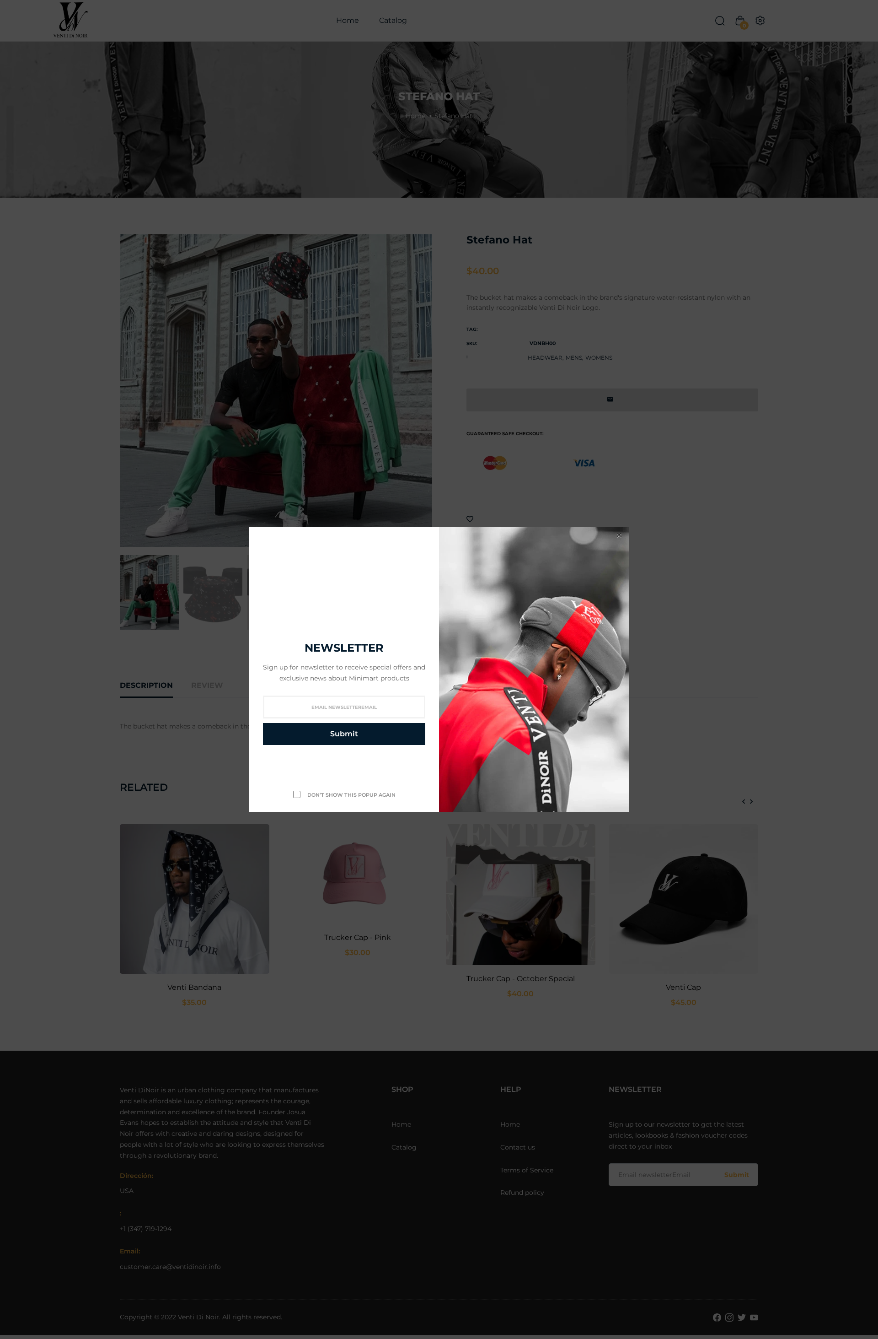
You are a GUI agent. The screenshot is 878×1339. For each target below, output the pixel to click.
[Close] (619, 535)
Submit (344, 733)
